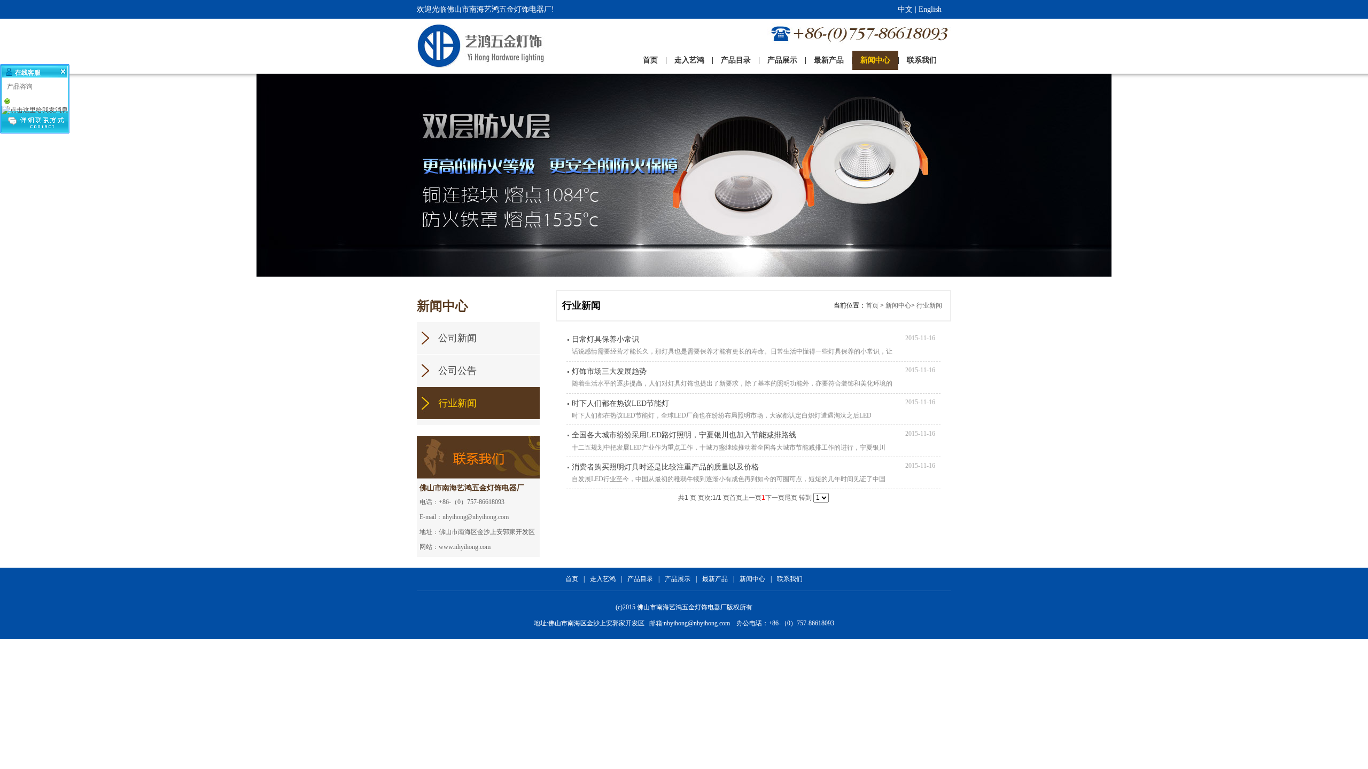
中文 (905, 9)
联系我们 (790, 579)
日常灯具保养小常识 (605, 339)
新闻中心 (898, 305)
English (930, 9)
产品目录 (640, 579)
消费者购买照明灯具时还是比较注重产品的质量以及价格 (665, 467)
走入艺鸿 (603, 579)
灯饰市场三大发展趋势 (609, 371)
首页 (872, 305)
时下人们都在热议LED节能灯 (620, 403)
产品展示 (677, 579)
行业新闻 (929, 305)
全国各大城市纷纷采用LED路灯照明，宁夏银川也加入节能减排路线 (684, 435)
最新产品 (715, 579)
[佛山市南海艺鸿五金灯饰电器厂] (459, 46)
